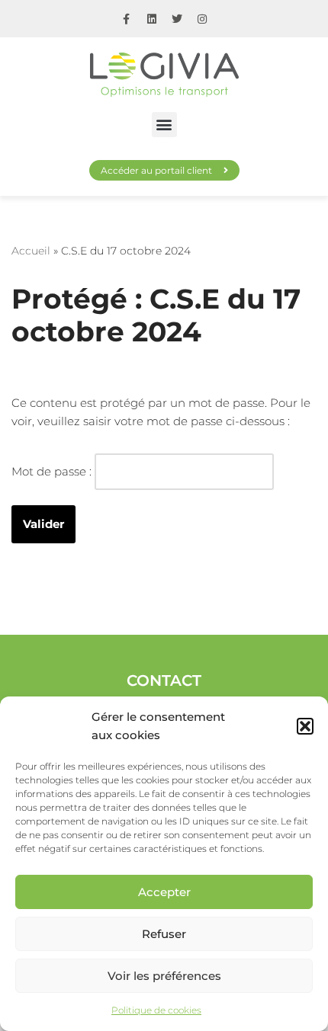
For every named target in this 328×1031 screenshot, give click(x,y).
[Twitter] (177, 19)
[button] (305, 726)
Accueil (30, 251)
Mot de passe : (53, 471)
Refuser (164, 934)
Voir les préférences (164, 976)
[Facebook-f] (126, 19)
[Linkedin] (151, 19)
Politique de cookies (156, 1010)
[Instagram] (202, 19)
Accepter (164, 892)
